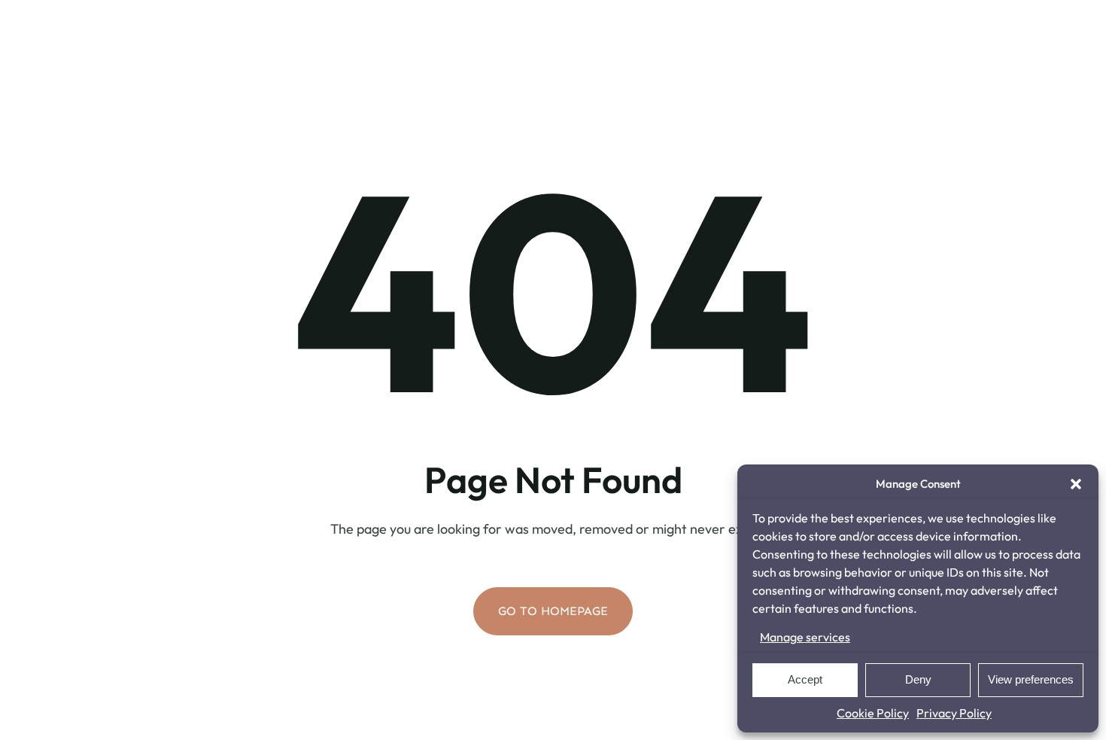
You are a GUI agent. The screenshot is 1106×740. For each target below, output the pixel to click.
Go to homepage (553, 611)
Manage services (805, 636)
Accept (805, 679)
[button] (1075, 484)
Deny (918, 679)
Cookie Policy (873, 712)
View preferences (1031, 679)
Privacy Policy (954, 712)
